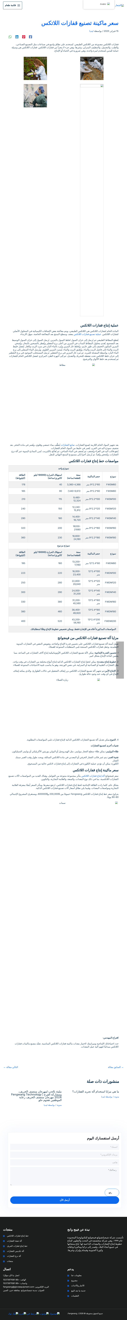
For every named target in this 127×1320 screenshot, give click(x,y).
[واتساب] (10, 36)
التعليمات (75, 1296)
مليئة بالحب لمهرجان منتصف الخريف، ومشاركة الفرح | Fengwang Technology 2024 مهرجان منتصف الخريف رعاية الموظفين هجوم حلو (36, 1096)
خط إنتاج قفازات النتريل (17, 1246)
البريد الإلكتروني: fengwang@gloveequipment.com (26, 1287)
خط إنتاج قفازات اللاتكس (17, 1236)
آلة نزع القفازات (14, 1256)
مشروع (74, 1280)
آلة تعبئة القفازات (14, 1241)
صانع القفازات (68, 445)
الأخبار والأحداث (77, 1285)
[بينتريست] (23, 36)
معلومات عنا (76, 1275)
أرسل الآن (65, 1200)
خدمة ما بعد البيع (78, 1291)
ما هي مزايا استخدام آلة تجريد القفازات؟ (95, 1091)
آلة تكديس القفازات (15, 1251)
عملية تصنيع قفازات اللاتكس (87, 334)
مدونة (116, 1097)
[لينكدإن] (16, 36)
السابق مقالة (116, 1067)
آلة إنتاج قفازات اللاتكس (93, 776)
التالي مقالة (10, 1067)
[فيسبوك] (30, 36)
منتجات (10, 1261)
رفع (110, 1192)
